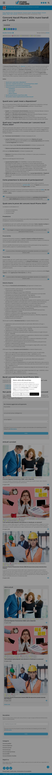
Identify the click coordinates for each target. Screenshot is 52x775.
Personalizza (17, 394)
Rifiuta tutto (25, 394)
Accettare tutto (34, 394)
